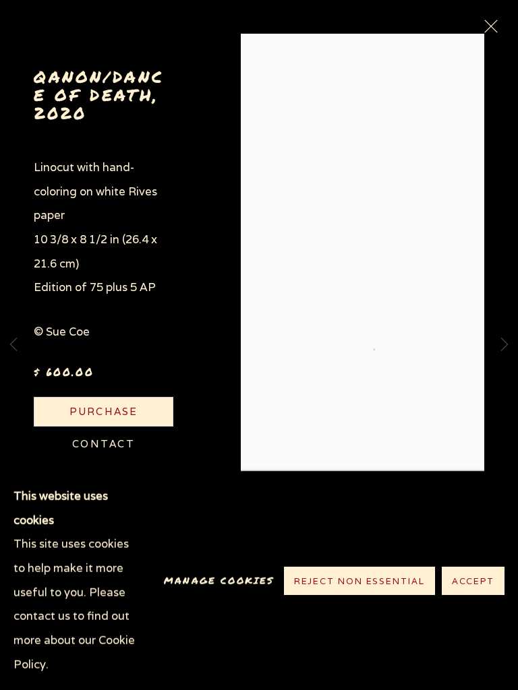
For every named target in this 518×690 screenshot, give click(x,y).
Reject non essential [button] (359, 580)
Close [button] (488, 30)
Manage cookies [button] (219, 580)
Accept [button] (473, 580)
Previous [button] (13, 345)
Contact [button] (103, 443)
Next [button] (504, 345)
